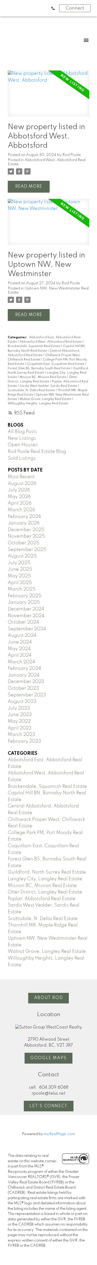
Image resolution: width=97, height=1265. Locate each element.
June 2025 (20, 569)
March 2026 (21, 510)
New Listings (22, 438)
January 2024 (24, 675)
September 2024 (27, 629)
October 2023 (23, 688)
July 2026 (19, 490)
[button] (48, 998)
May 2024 (19, 649)
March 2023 (21, 734)
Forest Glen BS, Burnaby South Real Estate (39, 368)
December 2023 (26, 681)
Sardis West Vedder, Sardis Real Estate (49, 386)
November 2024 (26, 616)
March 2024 (21, 662)
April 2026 (20, 503)
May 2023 (19, 721)
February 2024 (24, 668)
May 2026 (19, 496)
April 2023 (20, 728)
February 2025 (24, 596)
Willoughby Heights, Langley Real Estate (38, 403)
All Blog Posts (22, 431)
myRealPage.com (59, 1134)
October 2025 (23, 543)
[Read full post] (48, 96)
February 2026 (24, 516)
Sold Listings (22, 458)
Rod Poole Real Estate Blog (37, 451)
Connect (75, 8)
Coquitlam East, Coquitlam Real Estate (56, 364)
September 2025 (27, 549)
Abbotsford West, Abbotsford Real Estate (51, 341)
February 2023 (24, 741)
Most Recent (21, 477)
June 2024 (20, 642)
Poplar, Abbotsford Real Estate (42, 899)
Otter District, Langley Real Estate (45, 892)
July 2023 (19, 708)
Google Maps (48, 1058)
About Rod (48, 998)
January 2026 (24, 523)
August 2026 (22, 483)
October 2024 (23, 622)
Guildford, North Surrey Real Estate (47, 872)
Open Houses (23, 445)
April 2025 (20, 582)
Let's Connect (48, 1106)
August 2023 (22, 701)
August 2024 (22, 635)
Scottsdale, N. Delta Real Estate (32, 390)
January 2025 (24, 602)
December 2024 (26, 609)
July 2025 (19, 563)
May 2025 (19, 576)
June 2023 (20, 714)
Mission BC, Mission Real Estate (43, 377)
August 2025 (22, 556)
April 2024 (20, 655)
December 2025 (26, 530)
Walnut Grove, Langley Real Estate (45, 399)
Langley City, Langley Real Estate (45, 879)
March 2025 (21, 589)
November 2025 (26, 536)
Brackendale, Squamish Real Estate (34, 346)
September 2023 (27, 695)
